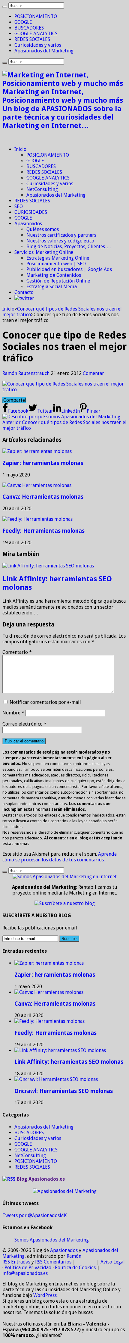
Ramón (74, 1256)
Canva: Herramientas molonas (42, 497)
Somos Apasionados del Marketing (51, 1240)
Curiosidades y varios (37, 45)
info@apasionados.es (25, 1273)
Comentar (93, 373)
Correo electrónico (24, 724)
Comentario (17, 652)
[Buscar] (4, 7)
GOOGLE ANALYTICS (36, 33)
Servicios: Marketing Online (43, 252)
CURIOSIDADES (30, 212)
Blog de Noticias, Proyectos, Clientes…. (68, 246)
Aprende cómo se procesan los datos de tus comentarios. (59, 857)
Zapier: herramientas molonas (42, 463)
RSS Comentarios (53, 1262)
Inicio (20, 149)
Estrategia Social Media (51, 286)
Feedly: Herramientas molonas (43, 531)
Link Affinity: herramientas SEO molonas (68, 1062)
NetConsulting (42, 189)
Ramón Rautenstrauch (26, 373)
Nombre (13, 713)
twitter (26, 298)
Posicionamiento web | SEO (56, 264)
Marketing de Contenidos (53, 275)
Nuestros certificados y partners (61, 235)
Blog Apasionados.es (41, 1179)
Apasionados (28, 223)
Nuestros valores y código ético (60, 241)
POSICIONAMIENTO (35, 16)
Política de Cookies (75, 1267)
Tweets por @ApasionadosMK (34, 1215)
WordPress (45, 1295)
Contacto (24, 292)
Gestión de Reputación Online (58, 281)
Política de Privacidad (28, 1267)
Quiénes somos (42, 229)
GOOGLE (23, 22)
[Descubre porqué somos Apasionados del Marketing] (61, 417)
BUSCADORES (29, 28)
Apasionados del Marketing (44, 51)
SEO (18, 206)
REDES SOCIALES (32, 39)
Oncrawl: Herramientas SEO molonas (63, 1091)
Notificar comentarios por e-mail (45, 702)
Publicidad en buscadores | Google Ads (69, 269)
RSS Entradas (16, 1262)
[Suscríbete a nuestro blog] (64, 903)
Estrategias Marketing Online (57, 258)
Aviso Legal (112, 1262)
